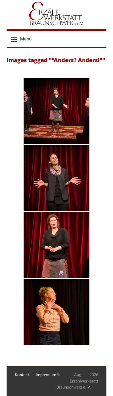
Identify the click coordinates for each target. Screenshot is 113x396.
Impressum (46, 374)
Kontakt (22, 374)
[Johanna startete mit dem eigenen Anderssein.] (56, 178)
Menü (26, 39)
